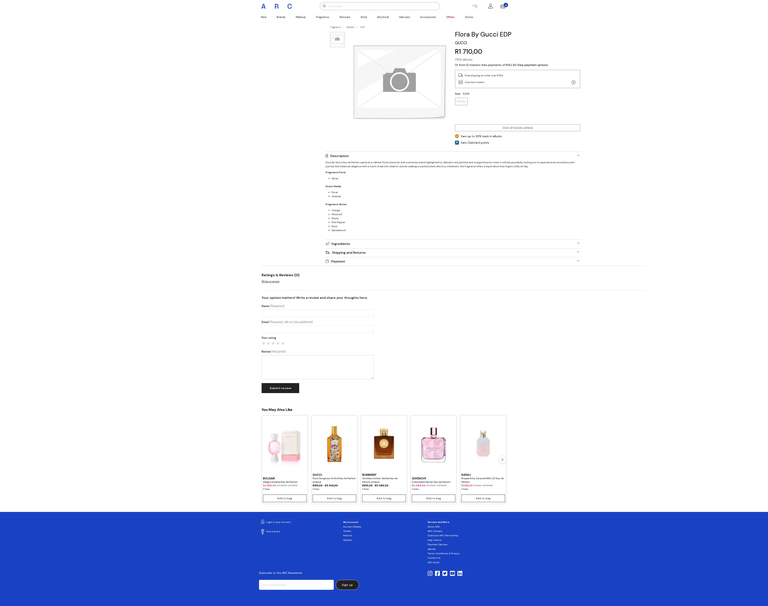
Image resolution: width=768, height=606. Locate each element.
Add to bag (284, 498)
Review (274, 352)
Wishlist (347, 540)
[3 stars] (273, 343)
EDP (362, 27)
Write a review (270, 281)
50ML (461, 101)
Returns (347, 535)
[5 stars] (283, 343)
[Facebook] (437, 574)
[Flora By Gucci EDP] (400, 82)
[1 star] (264, 343)
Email (287, 322)
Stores (469, 17)
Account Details (352, 526)
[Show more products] (502, 460)
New (263, 17)
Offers (450, 17)
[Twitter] (444, 574)
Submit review (280, 388)
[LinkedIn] (459, 574)
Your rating (269, 338)
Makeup (301, 17)
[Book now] (475, 6)
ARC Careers (435, 531)
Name (273, 306)
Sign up (347, 585)
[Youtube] (452, 574)
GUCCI (461, 42)
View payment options (532, 65)
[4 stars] (278, 343)
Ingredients (341, 244)
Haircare (404, 17)
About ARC (434, 526)
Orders (347, 531)
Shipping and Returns (349, 252)
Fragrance (322, 17)
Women (350, 27)
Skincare (344, 17)
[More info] (573, 82)
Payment (338, 261)
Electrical (383, 17)
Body (364, 17)
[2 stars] (268, 343)
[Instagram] (430, 574)
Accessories (428, 17)
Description (339, 156)
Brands (281, 17)
